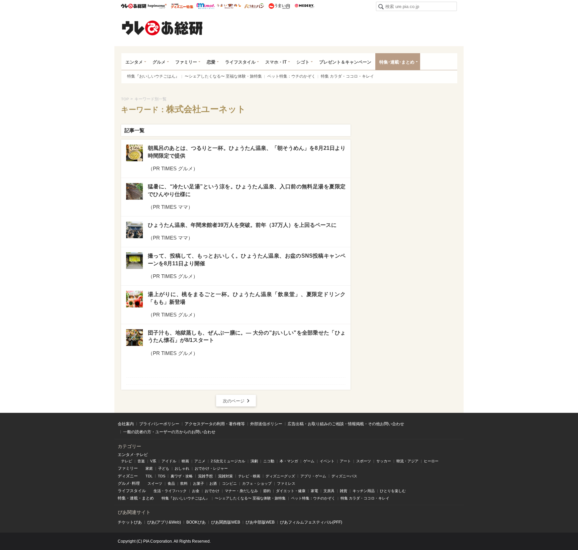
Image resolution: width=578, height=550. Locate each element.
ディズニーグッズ (280, 476)
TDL (149, 476)
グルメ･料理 (129, 483)
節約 (267, 491)
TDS (161, 476)
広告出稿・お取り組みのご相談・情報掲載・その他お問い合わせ (346, 424)
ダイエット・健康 (290, 491)
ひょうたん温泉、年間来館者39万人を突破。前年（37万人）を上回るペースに (242, 225)
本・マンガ (289, 461)
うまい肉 (279, 6)
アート (345, 461)
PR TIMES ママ (170, 207)
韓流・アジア (407, 461)
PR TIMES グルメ (173, 168)
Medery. (304, 6)
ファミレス (286, 483)
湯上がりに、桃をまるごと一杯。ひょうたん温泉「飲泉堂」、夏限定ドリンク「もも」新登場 (247, 297)
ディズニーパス (344, 476)
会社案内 (126, 424)
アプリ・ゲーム (313, 476)
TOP (125, 99)
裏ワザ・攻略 (182, 476)
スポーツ (363, 461)
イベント (327, 461)
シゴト (302, 62)
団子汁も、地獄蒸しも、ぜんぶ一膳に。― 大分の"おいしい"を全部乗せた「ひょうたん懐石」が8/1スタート (247, 336)
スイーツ (155, 483)
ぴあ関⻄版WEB (225, 522)
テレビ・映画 (249, 476)
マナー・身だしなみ (241, 491)
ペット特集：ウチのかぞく (291, 76)
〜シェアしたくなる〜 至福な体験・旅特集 (223, 76)
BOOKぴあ (196, 522)
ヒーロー (431, 461)
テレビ (126, 461)
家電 (314, 491)
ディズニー (128, 476)
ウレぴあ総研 (133, 6)
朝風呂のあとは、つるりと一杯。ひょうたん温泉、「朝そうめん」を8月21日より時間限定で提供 (247, 151)
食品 (171, 483)
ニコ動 (268, 461)
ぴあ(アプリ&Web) (164, 522)
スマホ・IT (276, 62)
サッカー (383, 461)
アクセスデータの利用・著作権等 (215, 424)
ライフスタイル (240, 62)
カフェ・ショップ (257, 483)
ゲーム (308, 461)
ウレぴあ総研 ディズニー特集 (182, 6)
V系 (153, 461)
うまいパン (254, 6)
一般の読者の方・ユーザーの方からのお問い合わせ (169, 432)
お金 (195, 491)
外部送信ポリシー (266, 424)
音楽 (141, 461)
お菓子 (198, 483)
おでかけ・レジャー (211, 468)
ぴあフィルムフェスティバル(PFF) (311, 522)
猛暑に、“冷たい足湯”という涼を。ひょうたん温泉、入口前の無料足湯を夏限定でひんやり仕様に (247, 190)
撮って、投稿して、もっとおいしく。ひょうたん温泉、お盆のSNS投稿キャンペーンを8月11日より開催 (247, 259)
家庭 (149, 468)
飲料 (184, 483)
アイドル (169, 461)
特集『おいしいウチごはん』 (153, 76)
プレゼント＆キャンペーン (345, 62)
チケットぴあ (130, 522)
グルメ (159, 62)
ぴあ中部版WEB (260, 522)
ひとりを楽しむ (393, 491)
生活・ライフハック (170, 491)
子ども (163, 468)
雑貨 (343, 491)
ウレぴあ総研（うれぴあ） (162, 28)
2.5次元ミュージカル (228, 461)
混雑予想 (205, 476)
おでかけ (212, 491)
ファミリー (186, 62)
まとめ (148, 498)
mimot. (205, 6)
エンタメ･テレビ (133, 454)
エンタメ (134, 62)
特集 (122, 498)
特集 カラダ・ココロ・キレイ (347, 76)
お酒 (213, 483)
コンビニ (229, 483)
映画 (185, 461)
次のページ (234, 400)
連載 (134, 498)
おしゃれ (182, 468)
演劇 (254, 461)
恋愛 (211, 62)
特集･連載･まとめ (396, 62)
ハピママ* (157, 6)
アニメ (199, 461)
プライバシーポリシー (159, 424)
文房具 (328, 491)
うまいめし (229, 6)
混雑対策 (225, 476)
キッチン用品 (364, 491)
